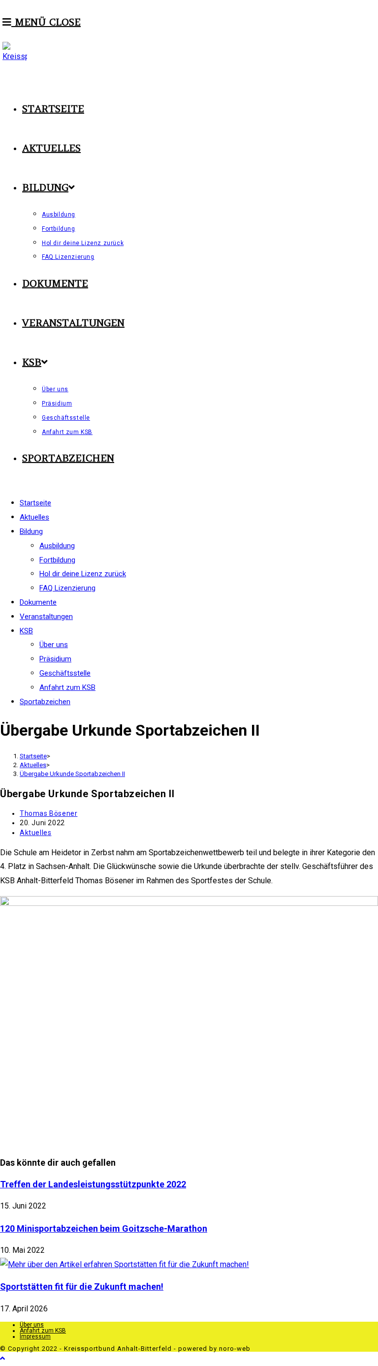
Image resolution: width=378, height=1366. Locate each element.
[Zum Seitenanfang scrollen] (2, 1358)
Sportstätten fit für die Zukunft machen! (81, 1286)
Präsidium (55, 658)
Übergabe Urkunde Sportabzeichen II (72, 773)
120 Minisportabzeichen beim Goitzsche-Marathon (103, 1228)
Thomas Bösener (48, 813)
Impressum (35, 1336)
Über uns (53, 644)
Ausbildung (57, 545)
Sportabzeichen (45, 701)
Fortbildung (57, 560)
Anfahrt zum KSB (67, 687)
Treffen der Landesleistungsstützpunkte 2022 (93, 1184)
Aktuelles (35, 833)
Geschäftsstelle (65, 673)
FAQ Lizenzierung (67, 588)
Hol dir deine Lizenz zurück (82, 573)
